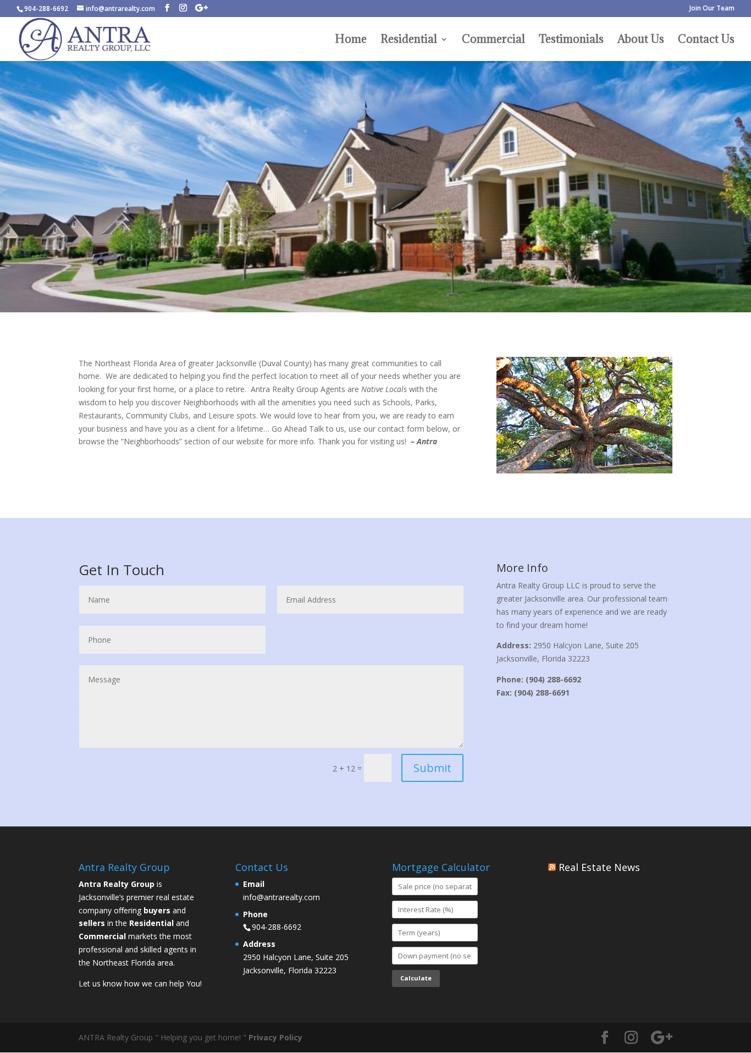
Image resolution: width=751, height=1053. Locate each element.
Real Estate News (599, 867)
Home (351, 40)
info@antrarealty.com (281, 897)
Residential (408, 40)
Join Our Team (712, 9)
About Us (640, 40)
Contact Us (706, 40)
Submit (432, 767)
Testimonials (571, 40)
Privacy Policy (275, 1037)
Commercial (493, 40)
